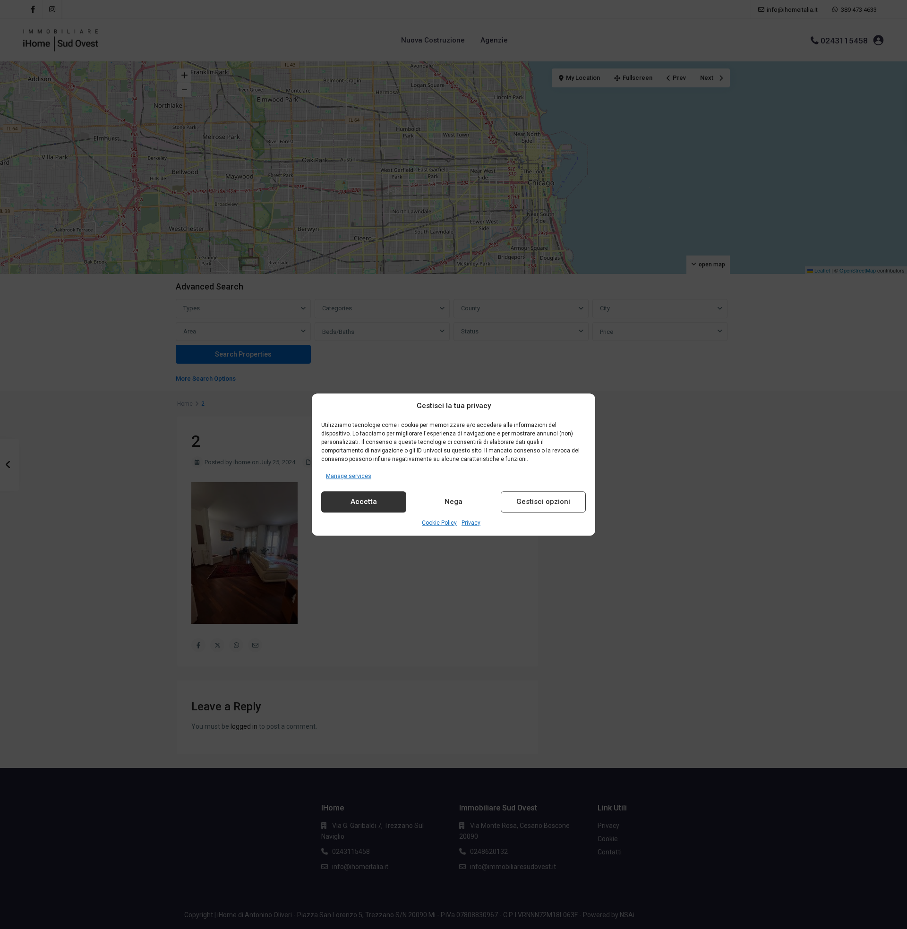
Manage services (348, 476)
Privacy (471, 523)
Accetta (364, 502)
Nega (453, 502)
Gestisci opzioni (543, 502)
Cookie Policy (439, 523)
